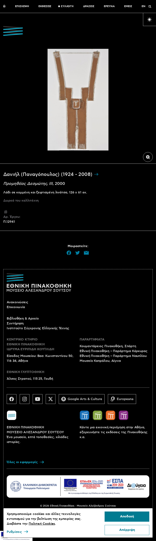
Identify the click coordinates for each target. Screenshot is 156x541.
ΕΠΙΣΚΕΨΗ (22, 6)
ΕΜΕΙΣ (128, 6)
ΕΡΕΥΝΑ (109, 6)
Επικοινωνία (16, 307)
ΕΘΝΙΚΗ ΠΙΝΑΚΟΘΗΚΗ (5, 6)
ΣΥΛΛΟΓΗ (67, 6)
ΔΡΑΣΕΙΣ (88, 6)
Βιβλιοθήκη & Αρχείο (23, 318)
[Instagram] (26, 400)
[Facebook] (13, 400)
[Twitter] (52, 400)
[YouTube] (39, 400)
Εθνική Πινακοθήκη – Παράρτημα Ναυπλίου (113, 356)
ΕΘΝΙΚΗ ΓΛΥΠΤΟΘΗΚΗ (25, 372)
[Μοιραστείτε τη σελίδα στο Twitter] (77, 253)
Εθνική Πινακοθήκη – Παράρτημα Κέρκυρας (113, 351)
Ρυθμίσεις (14, 532)
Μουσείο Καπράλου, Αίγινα (100, 361)
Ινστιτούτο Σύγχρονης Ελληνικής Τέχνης (38, 328)
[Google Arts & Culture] (83, 400)
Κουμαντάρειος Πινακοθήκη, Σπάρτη (108, 346)
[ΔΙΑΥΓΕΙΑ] (136, 486)
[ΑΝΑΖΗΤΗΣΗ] (150, 6)
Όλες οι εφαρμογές (22, 462)
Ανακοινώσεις (17, 302)
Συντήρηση (15, 323)
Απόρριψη (127, 530)
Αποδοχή (127, 516)
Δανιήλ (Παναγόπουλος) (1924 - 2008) (48, 174)
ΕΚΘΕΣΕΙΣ (44, 6)
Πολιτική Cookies (42, 524)
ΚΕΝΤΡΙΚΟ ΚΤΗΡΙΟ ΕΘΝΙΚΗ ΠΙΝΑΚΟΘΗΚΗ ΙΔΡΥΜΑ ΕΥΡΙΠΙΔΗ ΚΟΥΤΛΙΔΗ (30, 344)
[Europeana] (123, 400)
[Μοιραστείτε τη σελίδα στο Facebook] (69, 253)
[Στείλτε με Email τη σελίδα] (86, 253)
